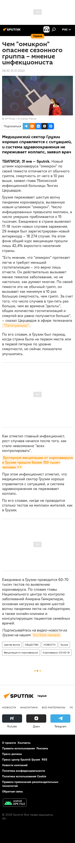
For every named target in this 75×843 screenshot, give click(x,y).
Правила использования (18, 748)
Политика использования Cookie (24, 776)
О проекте (9, 743)
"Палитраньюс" (16, 325)
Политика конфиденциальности (23, 771)
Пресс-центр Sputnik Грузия (21, 759)
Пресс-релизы (12, 754)
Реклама (42, 748)
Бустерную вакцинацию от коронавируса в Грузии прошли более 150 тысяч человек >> (38, 462)
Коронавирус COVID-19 (56, 652)
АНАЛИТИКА (29, 707)
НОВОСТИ (50, 644)
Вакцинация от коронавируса (21, 652)
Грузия (64, 644)
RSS (44, 759)
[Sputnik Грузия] (12, 31)
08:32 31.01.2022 (13, 71)
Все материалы (53, 707)
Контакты (24, 743)
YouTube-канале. (46, 635)
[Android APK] (15, 803)
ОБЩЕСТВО (32, 644)
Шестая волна (12, 644)
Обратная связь (12, 791)
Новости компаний (15, 765)
